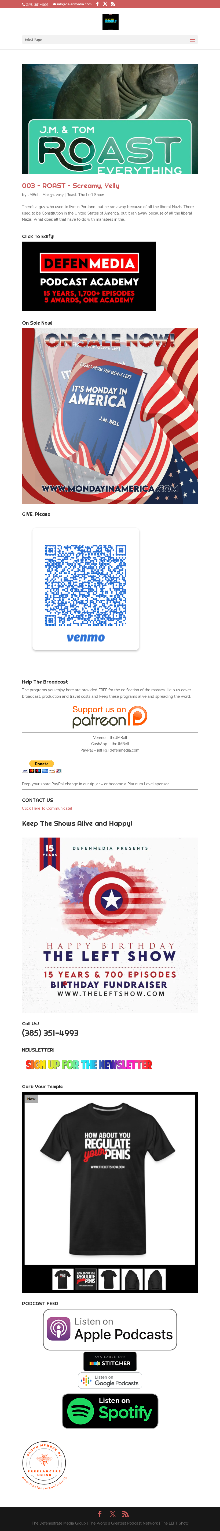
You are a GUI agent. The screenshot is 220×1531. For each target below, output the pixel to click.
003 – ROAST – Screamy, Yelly (70, 185)
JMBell (33, 195)
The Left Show (91, 195)
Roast (71, 195)
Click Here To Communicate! (47, 808)
